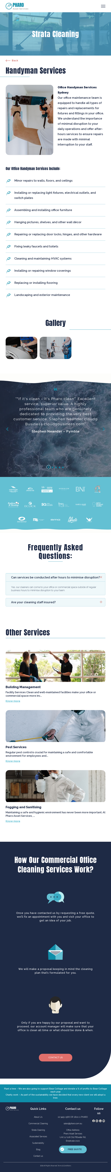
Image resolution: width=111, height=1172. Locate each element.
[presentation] (7, 429)
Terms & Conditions (64, 1166)
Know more (13, 701)
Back (15, 60)
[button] (48, 467)
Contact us (55, 1057)
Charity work (12, 1094)
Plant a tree (10, 1088)
